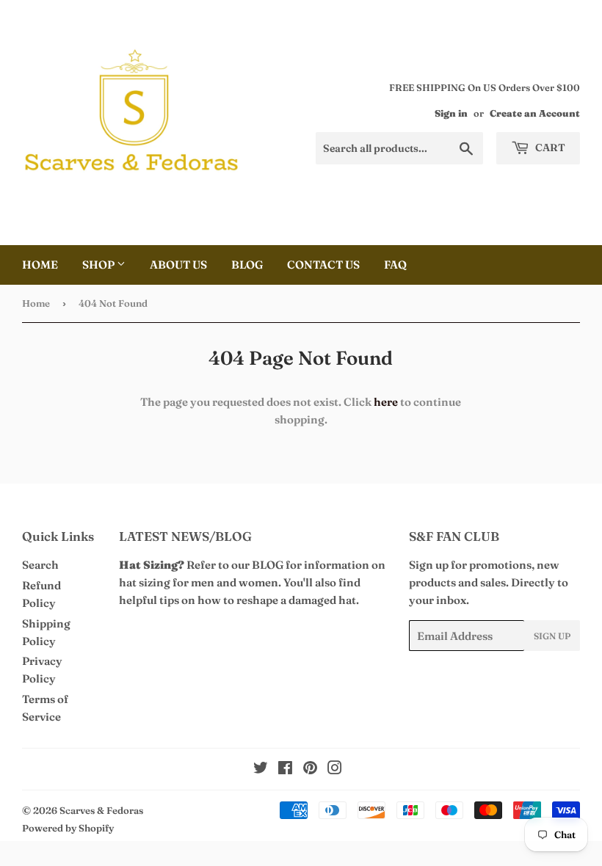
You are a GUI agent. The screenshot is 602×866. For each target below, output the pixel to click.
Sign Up (552, 635)
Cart (549, 147)
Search (40, 565)
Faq (395, 265)
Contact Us (323, 265)
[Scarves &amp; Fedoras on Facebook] (285, 769)
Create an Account (535, 113)
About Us (178, 265)
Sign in (451, 113)
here (386, 402)
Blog (247, 265)
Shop (99, 265)
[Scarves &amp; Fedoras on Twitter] (260, 769)
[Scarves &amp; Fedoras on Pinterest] (310, 769)
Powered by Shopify (68, 828)
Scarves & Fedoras (101, 810)
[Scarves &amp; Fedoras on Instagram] (334, 769)
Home (40, 265)
